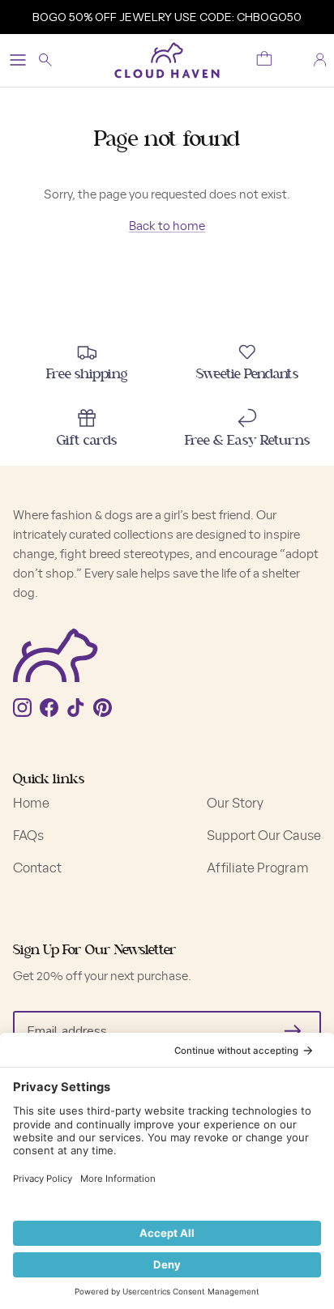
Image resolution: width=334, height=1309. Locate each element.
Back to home (167, 226)
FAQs (28, 835)
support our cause (264, 835)
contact (37, 868)
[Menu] (18, 60)
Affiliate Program (258, 868)
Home (31, 803)
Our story (235, 803)
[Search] (53, 60)
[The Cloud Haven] (167, 60)
